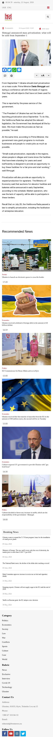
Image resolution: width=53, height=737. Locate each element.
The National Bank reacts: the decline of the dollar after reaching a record (26, 563)
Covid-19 (6, 683)
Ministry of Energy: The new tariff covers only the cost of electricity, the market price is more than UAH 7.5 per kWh (26, 551)
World (4, 659)
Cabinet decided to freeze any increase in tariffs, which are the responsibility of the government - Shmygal (24, 514)
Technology (7, 687)
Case (4, 655)
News (4, 670)
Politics (5, 620)
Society (5, 629)
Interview (6, 678)
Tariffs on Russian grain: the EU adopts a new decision (20, 600)
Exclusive (6, 674)
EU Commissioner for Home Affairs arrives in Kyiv (20, 371)
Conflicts (6, 642)
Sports (4, 646)
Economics (6, 625)
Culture (5, 651)
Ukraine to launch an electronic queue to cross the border (23, 277)
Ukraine (5, 691)
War (3, 638)
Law (4, 633)
